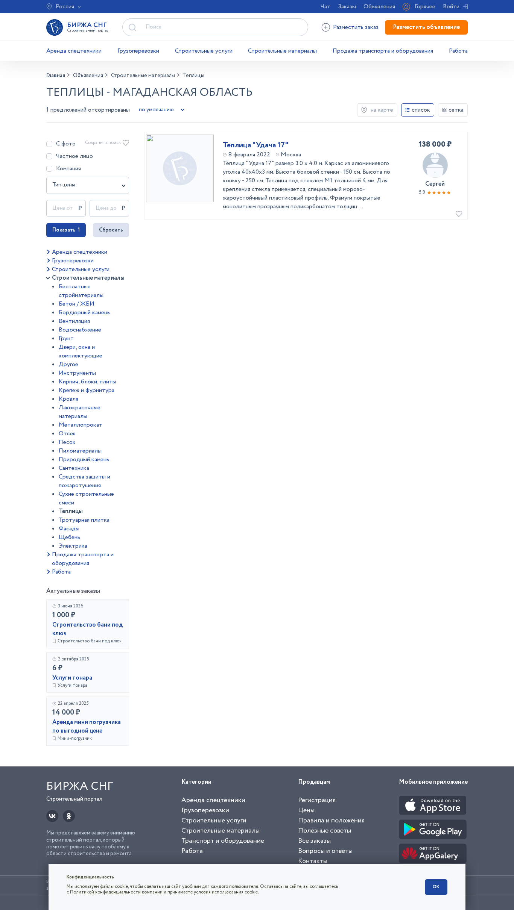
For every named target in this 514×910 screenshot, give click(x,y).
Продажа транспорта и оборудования (383, 51)
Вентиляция (74, 321)
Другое (68, 364)
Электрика (73, 546)
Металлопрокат (80, 425)
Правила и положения (331, 820)
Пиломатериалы (80, 451)
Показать (66, 230)
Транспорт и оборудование (222, 841)
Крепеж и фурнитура (86, 390)
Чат (325, 6)
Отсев (67, 433)
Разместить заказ (356, 27)
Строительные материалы (282, 51)
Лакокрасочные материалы (79, 412)
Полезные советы (324, 831)
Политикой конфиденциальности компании (116, 892)
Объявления (379, 6)
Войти (451, 6)
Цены (306, 810)
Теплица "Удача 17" (255, 145)
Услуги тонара (72, 678)
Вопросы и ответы (325, 851)
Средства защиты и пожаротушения (84, 481)
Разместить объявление (426, 27)
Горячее (425, 6)
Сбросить (111, 230)
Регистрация (317, 800)
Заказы (347, 6)
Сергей (435, 184)
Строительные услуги (204, 51)
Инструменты (77, 373)
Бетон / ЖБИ (76, 304)
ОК (436, 887)
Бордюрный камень (84, 312)
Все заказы (314, 841)
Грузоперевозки (138, 51)
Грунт (66, 338)
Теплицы (71, 511)
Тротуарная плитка (84, 520)
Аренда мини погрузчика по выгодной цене (86, 726)
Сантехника (74, 468)
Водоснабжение (80, 330)
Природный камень (84, 459)
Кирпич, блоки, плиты (87, 381)
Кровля (68, 399)
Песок (67, 442)
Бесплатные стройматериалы (81, 291)
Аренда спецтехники (74, 51)
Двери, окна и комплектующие (80, 351)
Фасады (69, 528)
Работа (458, 51)
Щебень (69, 537)
